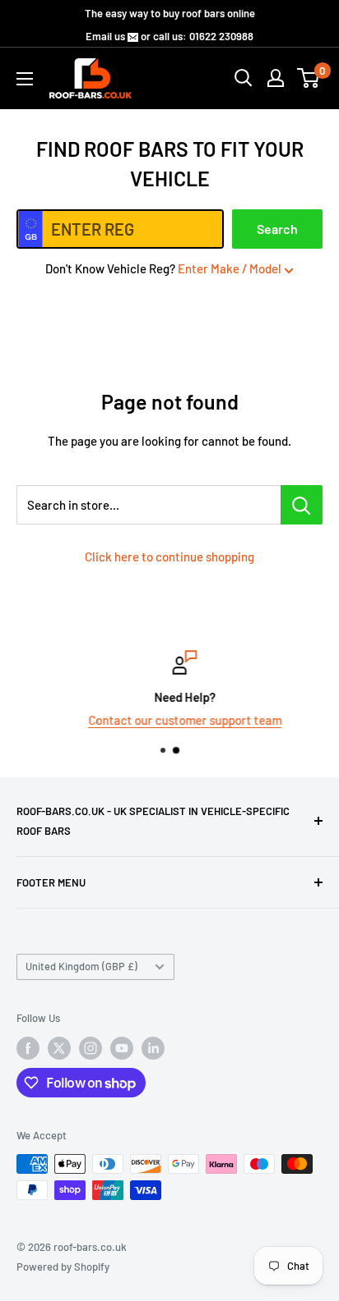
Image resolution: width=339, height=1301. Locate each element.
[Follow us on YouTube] (121, 1048)
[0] (309, 78)
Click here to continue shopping (169, 556)
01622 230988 (221, 36)
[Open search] (244, 78)
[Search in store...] (302, 505)
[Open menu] (24, 78)
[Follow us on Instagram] (90, 1048)
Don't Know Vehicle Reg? (163, 268)
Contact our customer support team (172, 719)
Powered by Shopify (62, 1266)
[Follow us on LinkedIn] (153, 1048)
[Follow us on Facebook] (27, 1048)
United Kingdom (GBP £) (81, 966)
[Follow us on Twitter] (59, 1048)
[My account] (275, 78)
